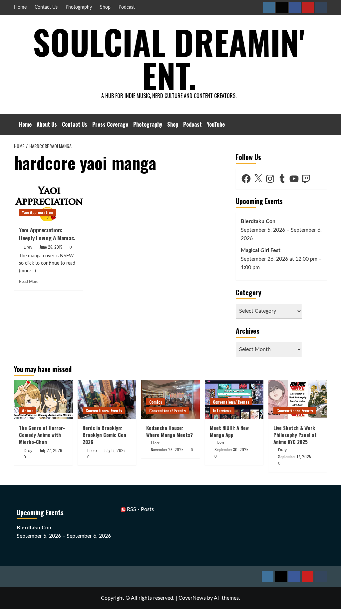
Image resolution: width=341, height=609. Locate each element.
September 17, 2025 (294, 456)
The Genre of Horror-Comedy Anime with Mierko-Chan (42, 434)
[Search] (323, 124)
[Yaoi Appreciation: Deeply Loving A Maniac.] (48, 198)
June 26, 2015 (51, 247)
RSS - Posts (140, 509)
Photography (79, 7)
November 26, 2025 (167, 449)
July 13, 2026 (115, 450)
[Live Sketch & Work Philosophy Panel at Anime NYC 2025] (297, 399)
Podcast (127, 7)
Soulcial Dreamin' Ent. (169, 58)
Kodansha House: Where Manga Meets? (169, 431)
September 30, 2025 (231, 449)
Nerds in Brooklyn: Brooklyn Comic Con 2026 (104, 434)
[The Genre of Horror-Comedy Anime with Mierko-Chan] (43, 399)
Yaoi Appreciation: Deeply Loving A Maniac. (47, 234)
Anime (27, 410)
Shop (105, 7)
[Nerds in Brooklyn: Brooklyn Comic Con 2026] (107, 399)
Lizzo (92, 450)
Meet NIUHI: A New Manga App (229, 431)
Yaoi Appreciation (37, 212)
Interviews (222, 410)
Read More (28, 282)
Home (20, 7)
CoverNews (192, 598)
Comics (155, 402)
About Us (47, 124)
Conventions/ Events (104, 410)
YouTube (216, 124)
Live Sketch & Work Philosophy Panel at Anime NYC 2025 (295, 434)
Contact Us (46, 7)
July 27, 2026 (51, 450)
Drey (28, 247)
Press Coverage (110, 124)
